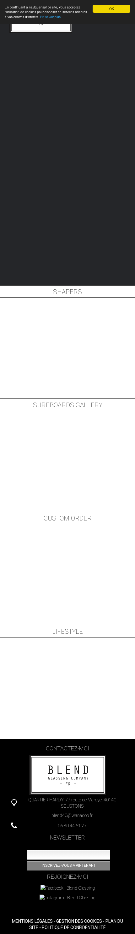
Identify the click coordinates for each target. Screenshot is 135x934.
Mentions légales (32, 921)
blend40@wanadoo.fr (72, 815)
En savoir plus (50, 16)
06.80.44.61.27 (72, 825)
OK (111, 8)
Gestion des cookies (79, 921)
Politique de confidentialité (74, 927)
